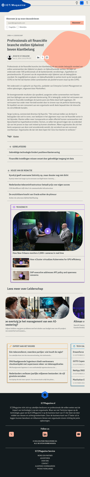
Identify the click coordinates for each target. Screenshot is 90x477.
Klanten (16, 136)
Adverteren (45, 458)
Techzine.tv (22, 207)
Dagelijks (12, 27)
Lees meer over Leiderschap (25, 289)
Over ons (45, 461)
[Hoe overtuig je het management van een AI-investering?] (35, 308)
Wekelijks (23, 27)
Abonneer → (77, 23)
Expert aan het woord (24, 346)
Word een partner (45, 455)
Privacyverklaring (45, 469)
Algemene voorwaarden (45, 466)
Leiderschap (18, 35)
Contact (45, 463)
